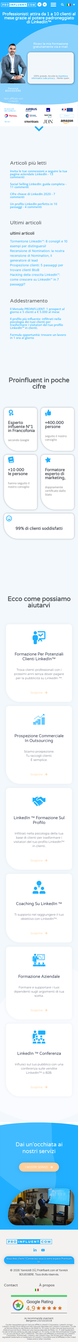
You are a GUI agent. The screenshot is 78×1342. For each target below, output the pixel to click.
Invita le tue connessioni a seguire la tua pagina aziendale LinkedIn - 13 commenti (38, 174)
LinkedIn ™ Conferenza (39, 1053)
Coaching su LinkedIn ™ (39, 903)
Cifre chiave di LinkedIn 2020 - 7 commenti (32, 195)
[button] (53, 4)
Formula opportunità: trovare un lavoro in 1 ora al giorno (38, 336)
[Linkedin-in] (35, 1250)
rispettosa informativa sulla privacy (50, 77)
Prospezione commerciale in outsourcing (39, 738)
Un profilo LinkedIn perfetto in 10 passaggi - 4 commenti (33, 205)
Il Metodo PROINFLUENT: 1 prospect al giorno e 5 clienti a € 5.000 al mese (37, 310)
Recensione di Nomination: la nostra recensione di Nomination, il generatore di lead (37, 255)
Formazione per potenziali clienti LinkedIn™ (39, 656)
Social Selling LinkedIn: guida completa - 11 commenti (38, 185)
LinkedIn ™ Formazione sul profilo (39, 820)
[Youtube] (45, 4)
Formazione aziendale (39, 976)
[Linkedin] (39, 4)
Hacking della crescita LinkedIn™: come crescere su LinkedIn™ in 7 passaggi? (35, 279)
